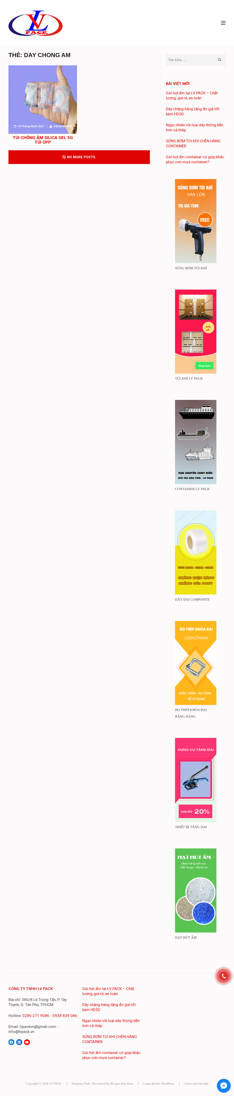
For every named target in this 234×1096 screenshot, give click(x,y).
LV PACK (55, 1083)
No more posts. (81, 157)
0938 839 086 (65, 1015)
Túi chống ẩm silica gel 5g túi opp (43, 140)
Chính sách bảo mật (196, 1083)
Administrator (62, 126)
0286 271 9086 (35, 1015)
